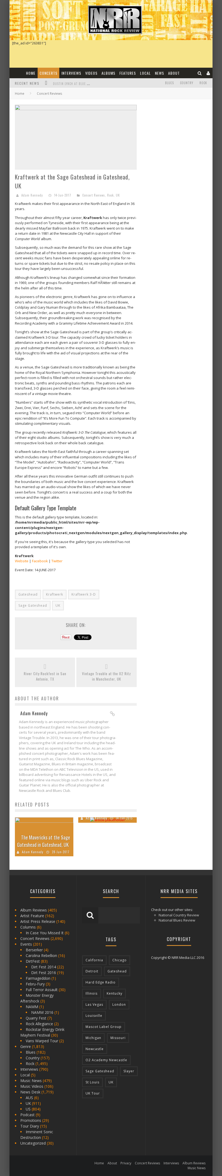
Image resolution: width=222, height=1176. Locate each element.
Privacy (125, 1163)
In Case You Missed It (45, 932)
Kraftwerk (54, 594)
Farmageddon (38, 978)
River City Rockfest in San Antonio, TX (45, 676)
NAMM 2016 (42, 1012)
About (174, 73)
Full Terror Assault (42, 989)
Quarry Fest (36, 1018)
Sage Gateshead (32, 605)
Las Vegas (94, 1004)
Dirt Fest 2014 (43, 966)
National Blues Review (177, 920)
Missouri (118, 1037)
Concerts (48, 73)
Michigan (93, 1037)
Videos (91, 73)
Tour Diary (29, 1126)
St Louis (92, 1082)
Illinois (91, 993)
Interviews (71, 73)
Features (127, 73)
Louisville (94, 1015)
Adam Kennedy (32, 195)
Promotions (30, 1120)
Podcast (27, 1114)
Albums (108, 73)
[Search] (199, 73)
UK (118, 195)
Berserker (34, 949)
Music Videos (31, 1086)
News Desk (30, 1092)
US (28, 1109)
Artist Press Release (37, 921)
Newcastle (95, 1049)
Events (26, 944)
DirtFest (33, 961)
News (159, 73)
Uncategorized (33, 1143)
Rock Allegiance (39, 1023)
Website (21, 560)
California (94, 960)
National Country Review (179, 915)
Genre (25, 1046)
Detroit (92, 971)
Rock (203, 83)
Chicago (119, 960)
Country (186, 83)
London (119, 1004)
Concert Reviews (93, 195)
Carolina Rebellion (41, 955)
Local (145, 73)
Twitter (57, 560)
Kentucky (114, 993)
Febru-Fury (35, 983)
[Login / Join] (208, 73)
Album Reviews (33, 910)
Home (30, 73)
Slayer (128, 1071)
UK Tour (93, 1093)
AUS (29, 1097)
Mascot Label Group (104, 1026)
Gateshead (28, 594)
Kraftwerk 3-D (83, 594)
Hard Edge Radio (101, 982)
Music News (31, 1080)
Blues (169, 83)
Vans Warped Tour (42, 1040)
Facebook (40, 560)
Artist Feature (32, 915)
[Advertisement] (182, 138)
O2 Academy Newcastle (106, 1060)
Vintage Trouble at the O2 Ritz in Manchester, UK (106, 676)
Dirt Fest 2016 (43, 972)
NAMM (32, 1006)
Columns (28, 927)
